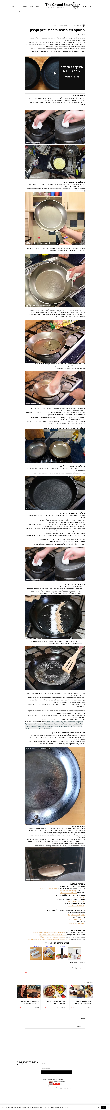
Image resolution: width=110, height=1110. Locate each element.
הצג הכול (19, 982)
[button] (19, 11)
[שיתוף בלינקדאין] (76, 968)
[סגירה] (108, 1107)
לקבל (103, 1107)
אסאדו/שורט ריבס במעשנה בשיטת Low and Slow (30, 1002)
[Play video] (55, 73)
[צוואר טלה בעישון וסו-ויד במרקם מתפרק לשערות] (81, 991)
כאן (58, 1101)
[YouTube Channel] (86, 7)
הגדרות (97, 1107)
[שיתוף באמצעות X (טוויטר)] (80, 968)
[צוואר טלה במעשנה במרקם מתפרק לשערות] (55, 991)
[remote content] (57, 950)
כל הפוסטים (81, 962)
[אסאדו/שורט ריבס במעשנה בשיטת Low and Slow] (29, 991)
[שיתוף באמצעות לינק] (72, 968)
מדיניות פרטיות (20, 1107)
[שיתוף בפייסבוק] (84, 968)
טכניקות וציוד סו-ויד (72, 962)
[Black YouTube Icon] (17, 1077)
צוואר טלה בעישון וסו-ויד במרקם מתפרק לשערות (83, 1002)
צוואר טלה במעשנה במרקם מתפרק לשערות (56, 1002)
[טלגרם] (83, 7)
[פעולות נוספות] (26, 25)
